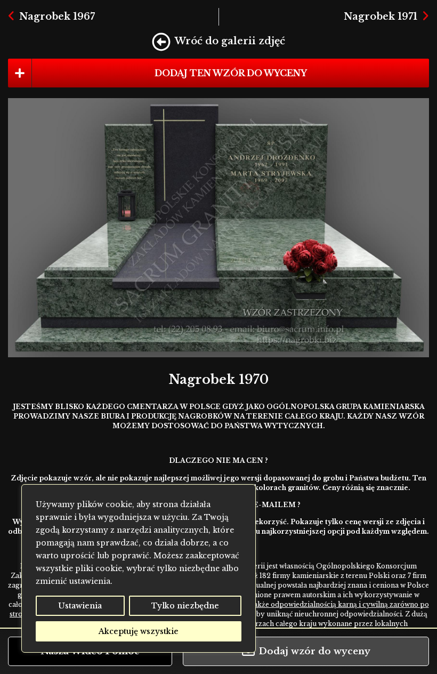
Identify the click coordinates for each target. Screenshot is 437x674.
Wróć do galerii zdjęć (230, 41)
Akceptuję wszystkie (139, 631)
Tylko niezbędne (185, 606)
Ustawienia (80, 606)
